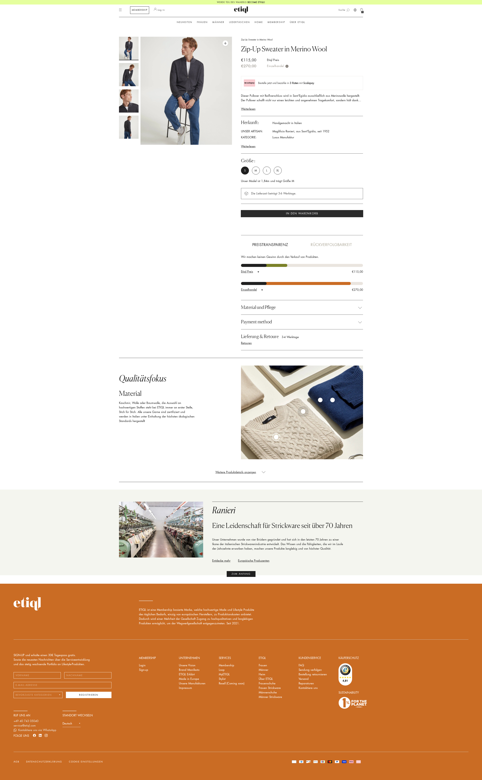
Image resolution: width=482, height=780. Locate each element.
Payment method (256, 321)
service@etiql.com (25, 725)
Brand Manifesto (189, 670)
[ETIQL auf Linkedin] (40, 735)
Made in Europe (189, 679)
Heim (262, 674)
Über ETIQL (266, 679)
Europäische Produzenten (253, 560)
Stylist (222, 679)
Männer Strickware (270, 697)
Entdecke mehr (221, 560)
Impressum (185, 688)
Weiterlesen (248, 109)
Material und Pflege (258, 307)
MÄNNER (218, 22)
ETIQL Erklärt (187, 674)
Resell (231, 683)
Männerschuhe (268, 692)
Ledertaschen (239, 22)
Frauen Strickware (270, 688)
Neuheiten (184, 22)
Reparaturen (306, 683)
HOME (259, 22)
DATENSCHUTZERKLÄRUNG (44, 762)
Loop (222, 670)
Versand (304, 679)
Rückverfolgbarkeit (331, 245)
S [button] (245, 170)
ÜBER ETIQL (297, 22)
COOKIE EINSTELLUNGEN (86, 762)
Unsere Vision (187, 665)
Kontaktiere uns (308, 688)
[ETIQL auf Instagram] (46, 735)
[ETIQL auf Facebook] (34, 735)
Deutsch (67, 723)
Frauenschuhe (267, 683)
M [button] (256, 170)
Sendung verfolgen (310, 670)
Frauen (263, 665)
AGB (16, 762)
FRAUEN (202, 22)
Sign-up (143, 670)
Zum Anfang (241, 574)
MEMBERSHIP (140, 10)
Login (142, 665)
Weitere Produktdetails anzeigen (235, 472)
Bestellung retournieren (313, 674)
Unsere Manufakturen (192, 683)
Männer (263, 670)
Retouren (246, 343)
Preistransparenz (270, 245)
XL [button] (277, 170)
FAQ (301, 665)
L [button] (266, 170)
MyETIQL (224, 674)
